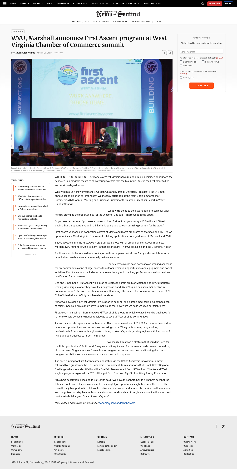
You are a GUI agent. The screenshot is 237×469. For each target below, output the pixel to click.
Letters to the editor (107, 446)
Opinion (38, 3)
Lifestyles (147, 437)
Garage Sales (100, 3)
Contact (188, 437)
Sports (24, 3)
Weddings (145, 446)
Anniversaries (147, 450)
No (193, 77)
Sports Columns (62, 446)
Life (49, 3)
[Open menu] (4, 3)
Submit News (120, 22)
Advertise (188, 450)
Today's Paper (101, 22)
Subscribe (215, 4)
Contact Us (188, 454)
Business (18, 31)
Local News (17, 442)
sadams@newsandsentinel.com (117, 403)
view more (29, 254)
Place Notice (130, 3)
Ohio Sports (60, 454)
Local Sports (60, 442)
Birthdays (145, 454)
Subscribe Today (141, 22)
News (13, 3)
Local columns (104, 450)
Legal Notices (152, 3)
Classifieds (80, 3)
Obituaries (62, 3)
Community (16, 450)
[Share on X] (170, 53)
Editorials (102, 442)
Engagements (147, 442)
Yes (185, 77)
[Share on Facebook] (164, 53)
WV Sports (59, 450)
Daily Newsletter (190, 62)
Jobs (115, 3)
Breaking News (212, 62)
